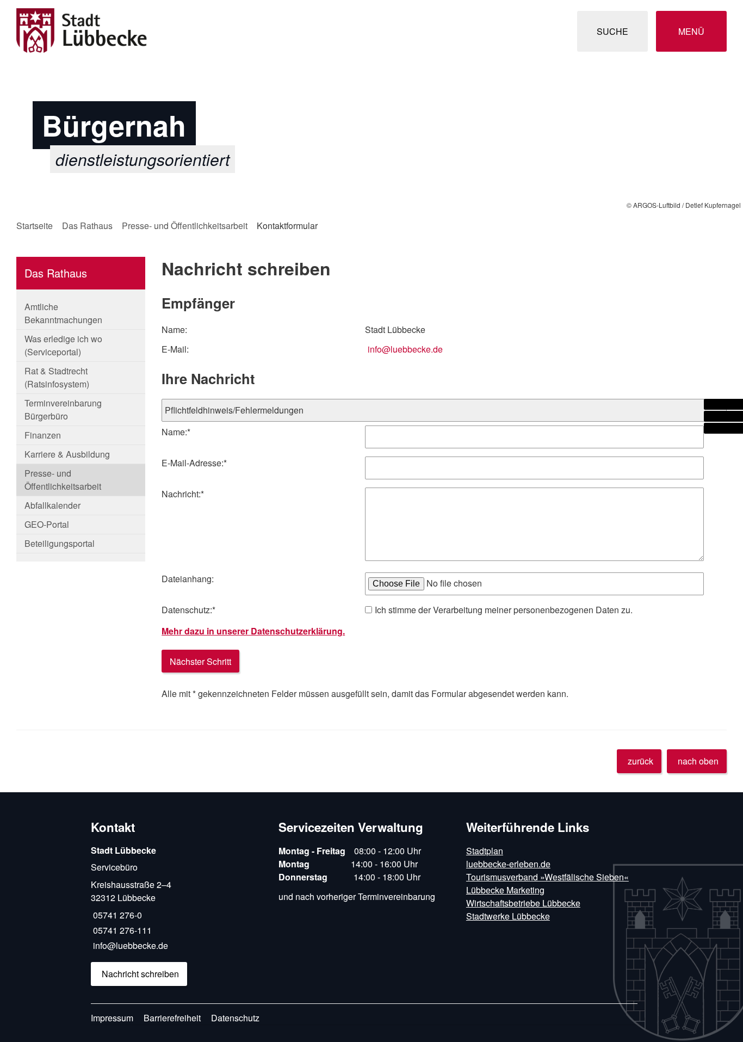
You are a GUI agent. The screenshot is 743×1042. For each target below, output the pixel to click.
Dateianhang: (188, 578)
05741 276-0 (116, 915)
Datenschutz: (188, 609)
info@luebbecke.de (405, 349)
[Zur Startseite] (189, 31)
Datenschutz (235, 1018)
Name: (176, 432)
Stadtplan (484, 850)
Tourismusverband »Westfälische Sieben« (547, 877)
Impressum (112, 1018)
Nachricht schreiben (140, 973)
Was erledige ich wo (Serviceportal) (63, 345)
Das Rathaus (87, 225)
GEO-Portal (46, 524)
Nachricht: (183, 494)
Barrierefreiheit (172, 1018)
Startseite (34, 225)
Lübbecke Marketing (505, 890)
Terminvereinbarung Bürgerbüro (63, 409)
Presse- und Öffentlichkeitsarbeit (184, 225)
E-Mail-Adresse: (194, 463)
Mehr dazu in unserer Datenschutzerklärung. (253, 631)
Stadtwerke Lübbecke (508, 916)
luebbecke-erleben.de (508, 864)
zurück (640, 761)
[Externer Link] (723, 404)
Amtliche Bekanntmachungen (63, 313)
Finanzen (42, 435)
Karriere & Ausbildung (67, 454)
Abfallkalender (52, 505)
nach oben (698, 761)
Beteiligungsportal (59, 543)
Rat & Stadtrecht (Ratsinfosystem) (56, 377)
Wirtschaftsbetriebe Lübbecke (523, 903)
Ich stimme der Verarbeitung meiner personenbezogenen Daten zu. (504, 609)
